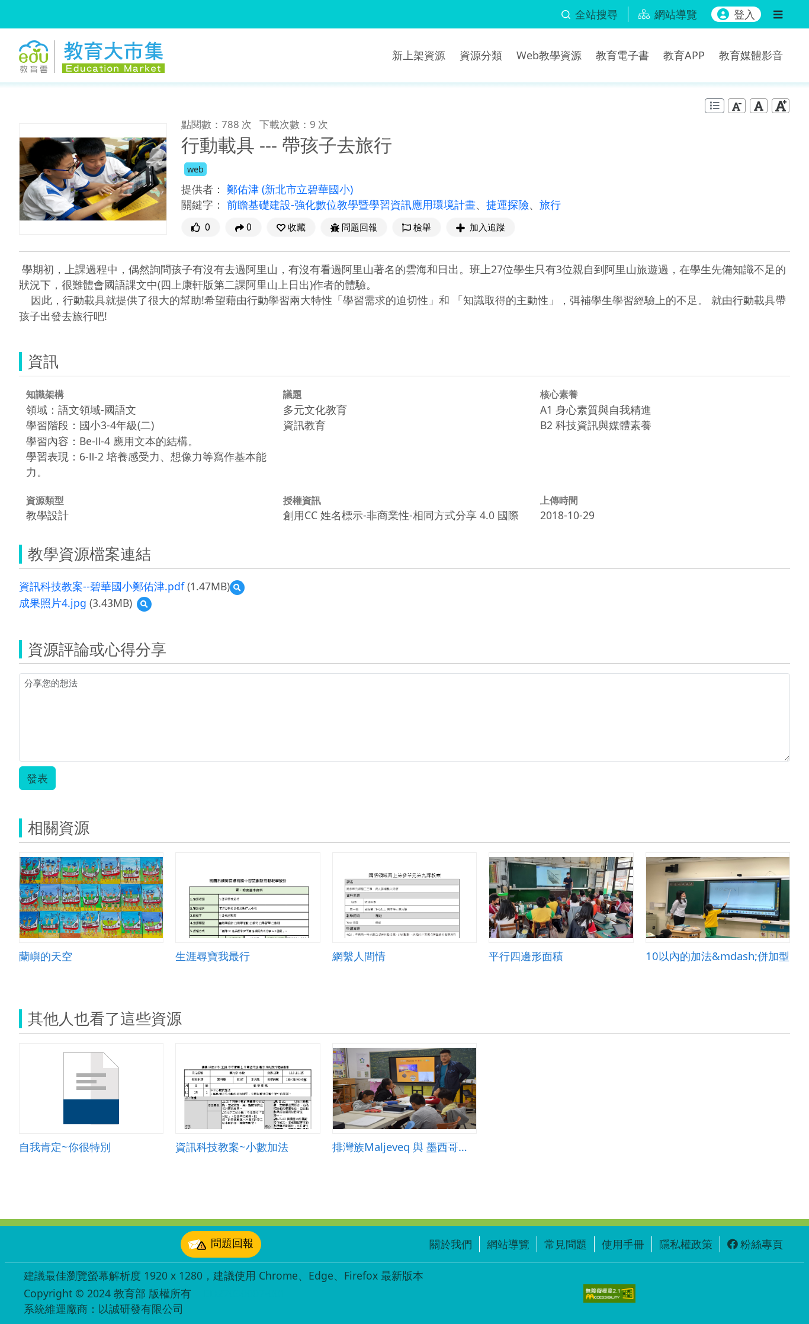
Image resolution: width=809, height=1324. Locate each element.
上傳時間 (559, 500)
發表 (37, 778)
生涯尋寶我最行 (212, 955)
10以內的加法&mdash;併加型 (717, 955)
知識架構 (45, 394)
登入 (744, 14)
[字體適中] (758, 106)
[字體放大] (780, 106)
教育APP (684, 55)
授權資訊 (302, 500)
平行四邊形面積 (526, 955)
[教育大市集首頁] (92, 53)
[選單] (778, 14)
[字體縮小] (736, 106)
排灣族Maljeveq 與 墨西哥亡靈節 (404, 1146)
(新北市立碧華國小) (307, 189)
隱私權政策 (685, 1244)
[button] (291, 227)
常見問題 (565, 1244)
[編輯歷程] (714, 105)
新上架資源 (418, 55)
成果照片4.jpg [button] (52, 603)
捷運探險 (507, 204)
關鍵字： (202, 204)
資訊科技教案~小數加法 (231, 1146)
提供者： (202, 189)
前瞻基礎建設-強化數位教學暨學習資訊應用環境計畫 (351, 204)
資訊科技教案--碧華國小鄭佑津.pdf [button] (101, 586)
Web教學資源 (549, 55)
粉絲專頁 (761, 1244)
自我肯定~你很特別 (65, 1146)
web (195, 169)
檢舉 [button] (422, 227)
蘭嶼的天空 (45, 955)
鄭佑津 (244, 189)
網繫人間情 (359, 955)
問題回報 (232, 1243)
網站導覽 (508, 1244)
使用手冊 (623, 1244)
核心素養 (559, 394)
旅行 (550, 204)
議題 (292, 394)
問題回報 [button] (359, 227)
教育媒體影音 (751, 55)
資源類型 (45, 500)
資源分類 (481, 55)
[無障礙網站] (609, 1293)
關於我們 (450, 1244)
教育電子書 (622, 55)
